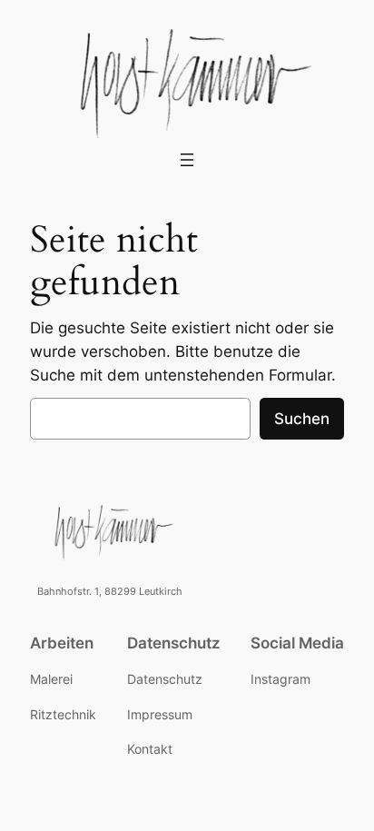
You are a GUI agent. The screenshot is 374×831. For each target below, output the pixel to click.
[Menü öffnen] (187, 160)
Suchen (302, 419)
